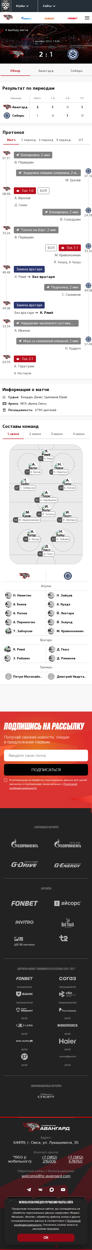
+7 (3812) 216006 (49, 1159)
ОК (46, 1238)
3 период (63, 140)
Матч (11, 140)
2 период (46, 140)
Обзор (15, 71)
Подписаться (46, 769)
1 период (28, 140)
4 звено (79, 434)
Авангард (46, 71)
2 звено (35, 434)
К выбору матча (16, 30)
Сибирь (77, 71)
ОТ (81, 140)
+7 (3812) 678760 (75, 1159)
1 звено (13, 434)
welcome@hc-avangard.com (46, 1176)
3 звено (57, 434)
